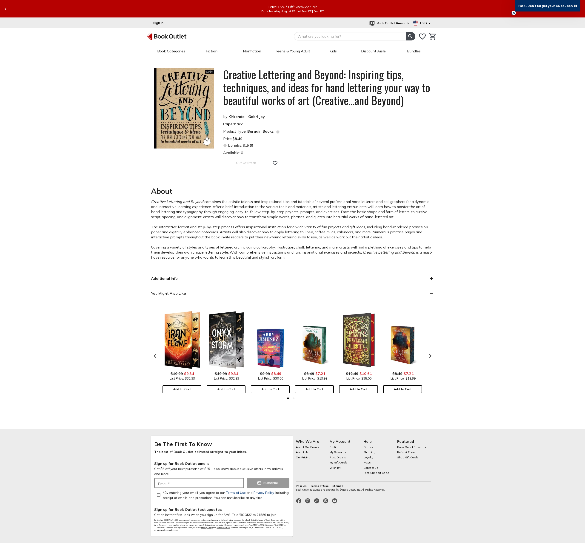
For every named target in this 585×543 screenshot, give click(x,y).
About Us (302, 452)
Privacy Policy (207, 527)
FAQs (367, 462)
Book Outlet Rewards (411, 447)
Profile (334, 447)
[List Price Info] (225, 146)
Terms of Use (319, 486)
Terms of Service (223, 527)
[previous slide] (5, 8)
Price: (233, 138)
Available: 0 (233, 152)
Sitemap (337, 486)
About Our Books (307, 447)
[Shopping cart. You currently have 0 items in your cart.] (433, 36)
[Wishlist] (422, 36)
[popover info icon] (278, 132)
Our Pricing (303, 457)
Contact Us (370, 467)
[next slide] (429, 356)
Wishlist (335, 467)
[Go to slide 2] (293, 398)
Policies (301, 486)
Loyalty (368, 457)
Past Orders (338, 457)
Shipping (369, 452)
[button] (547, 5)
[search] (410, 36)
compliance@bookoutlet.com (165, 530)
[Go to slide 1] (288, 398)
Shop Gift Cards (407, 457)
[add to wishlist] (275, 163)
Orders (368, 447)
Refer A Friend (407, 452)
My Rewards (338, 452)
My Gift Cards (338, 462)
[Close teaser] (513, 13)
